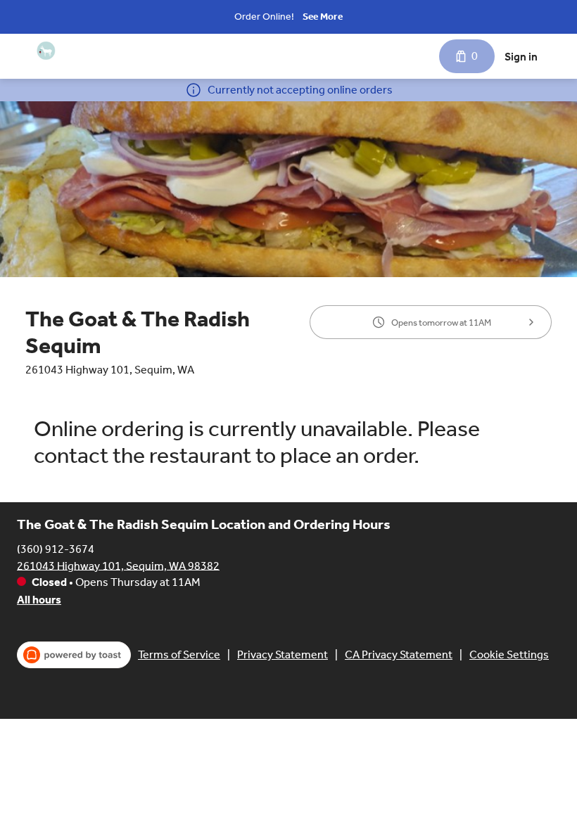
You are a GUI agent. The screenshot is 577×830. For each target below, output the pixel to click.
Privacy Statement (282, 654)
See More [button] (323, 17)
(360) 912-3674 (55, 548)
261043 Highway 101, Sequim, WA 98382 (118, 565)
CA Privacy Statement (398, 654)
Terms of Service (179, 654)
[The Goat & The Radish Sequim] (46, 50)
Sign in (521, 56)
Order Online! (264, 17)
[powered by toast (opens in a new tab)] (74, 654)
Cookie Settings (509, 654)
